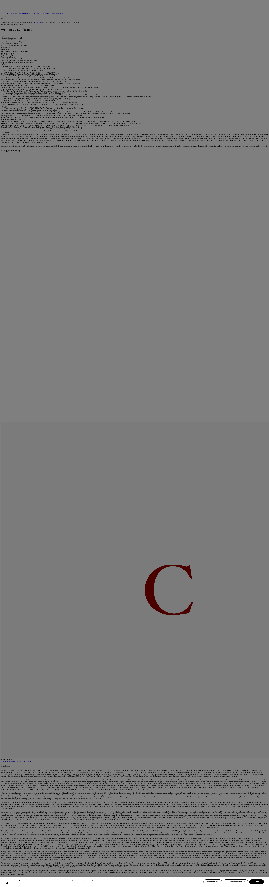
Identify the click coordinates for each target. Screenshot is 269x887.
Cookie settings (212, 882)
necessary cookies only (236, 882)
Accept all (256, 882)
